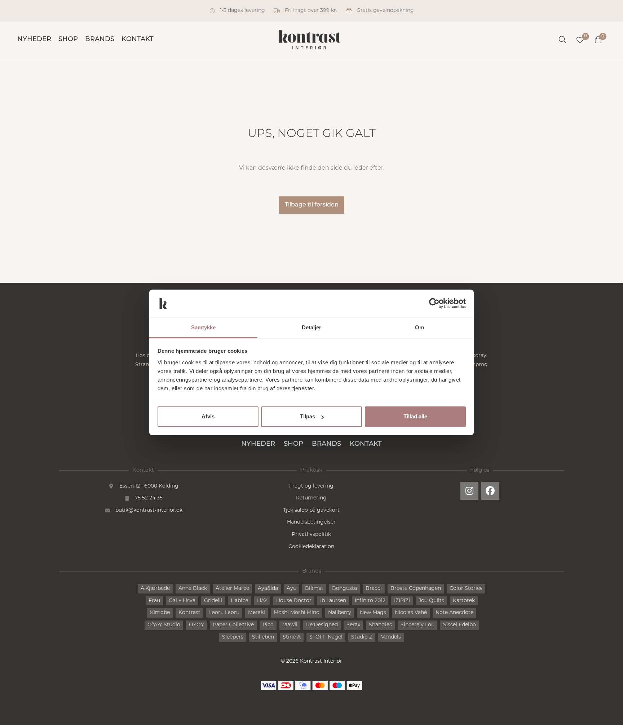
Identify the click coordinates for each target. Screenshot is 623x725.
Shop (68, 39)
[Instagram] (469, 491)
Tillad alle (415, 416)
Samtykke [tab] (203, 327)
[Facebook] (490, 491)
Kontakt (137, 39)
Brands (99, 39)
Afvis (208, 416)
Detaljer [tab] (312, 327)
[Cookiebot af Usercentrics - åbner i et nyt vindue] (434, 303)
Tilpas (307, 416)
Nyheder (34, 39)
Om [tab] (419, 327)
